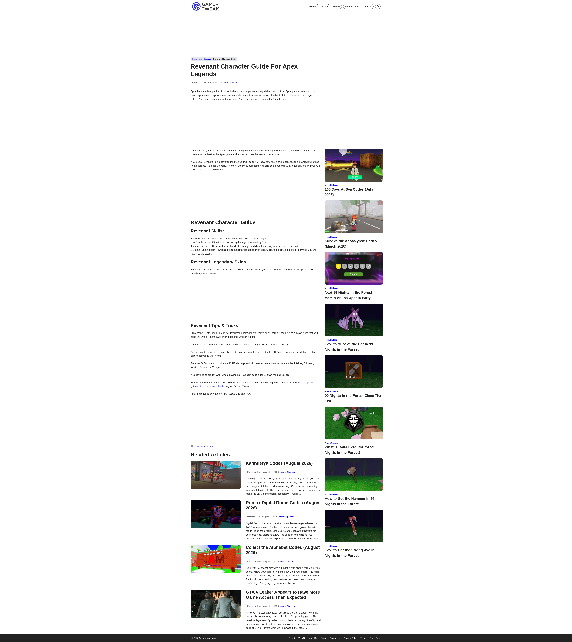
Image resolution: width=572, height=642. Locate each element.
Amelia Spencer (287, 472)
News (211, 446)
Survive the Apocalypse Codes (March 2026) (351, 243)
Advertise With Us (297, 638)
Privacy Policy (350, 638)
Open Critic (375, 638)
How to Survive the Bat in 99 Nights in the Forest (349, 346)
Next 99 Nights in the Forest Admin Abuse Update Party (348, 295)
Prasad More (233, 82)
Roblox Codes (352, 6)
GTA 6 (325, 6)
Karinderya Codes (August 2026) (279, 463)
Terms (363, 638)
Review (368, 6)
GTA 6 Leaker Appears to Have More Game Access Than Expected (283, 595)
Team (324, 638)
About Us (313, 638)
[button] (377, 6)
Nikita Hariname (287, 561)
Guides (313, 6)
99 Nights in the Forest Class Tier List (353, 398)
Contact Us (335, 638)
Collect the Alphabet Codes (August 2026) (283, 550)
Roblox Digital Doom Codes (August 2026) (283, 505)
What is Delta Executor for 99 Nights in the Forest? (349, 450)
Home (194, 59)
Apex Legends (205, 59)
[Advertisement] (286, 34)
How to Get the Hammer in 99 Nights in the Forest (349, 501)
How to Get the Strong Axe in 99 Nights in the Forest (352, 553)
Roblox (336, 6)
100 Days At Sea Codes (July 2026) (349, 192)
